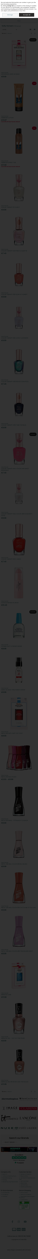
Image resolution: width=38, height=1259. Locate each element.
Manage (10, 15)
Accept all (26, 15)
